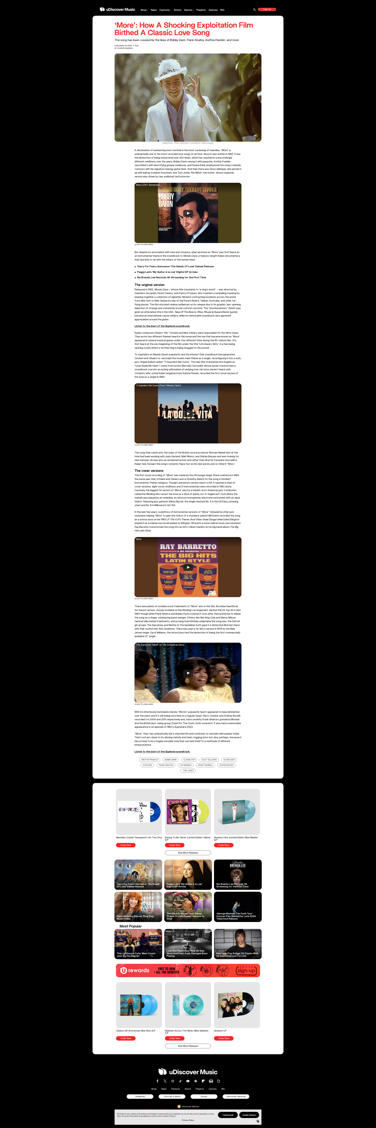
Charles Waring (125, 48)
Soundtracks (226, 765)
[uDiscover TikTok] (180, 1081)
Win (222, 10)
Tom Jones (188, 771)
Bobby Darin (171, 760)
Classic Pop (189, 760)
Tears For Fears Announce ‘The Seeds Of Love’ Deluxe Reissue (175, 266)
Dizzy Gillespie (209, 760)
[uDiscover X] (165, 1081)
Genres (188, 10)
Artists (177, 10)
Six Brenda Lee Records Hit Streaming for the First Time (171, 277)
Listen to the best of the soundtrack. (162, 326)
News (154, 10)
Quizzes (213, 10)
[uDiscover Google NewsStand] (211, 1081)
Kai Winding (185, 765)
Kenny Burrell (205, 765)
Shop (144, 10)
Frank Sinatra (166, 765)
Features (165, 10)
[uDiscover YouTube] (188, 1081)
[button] (139, 818)
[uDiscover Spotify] (196, 1081)
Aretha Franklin (149, 760)
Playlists (201, 10)
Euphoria (147, 765)
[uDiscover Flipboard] (203, 1081)
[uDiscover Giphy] (218, 1081)
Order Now (125, 845)
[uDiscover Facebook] (157, 1081)
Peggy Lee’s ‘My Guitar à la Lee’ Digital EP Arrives (167, 272)
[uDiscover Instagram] (173, 1081)
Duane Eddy (229, 760)
